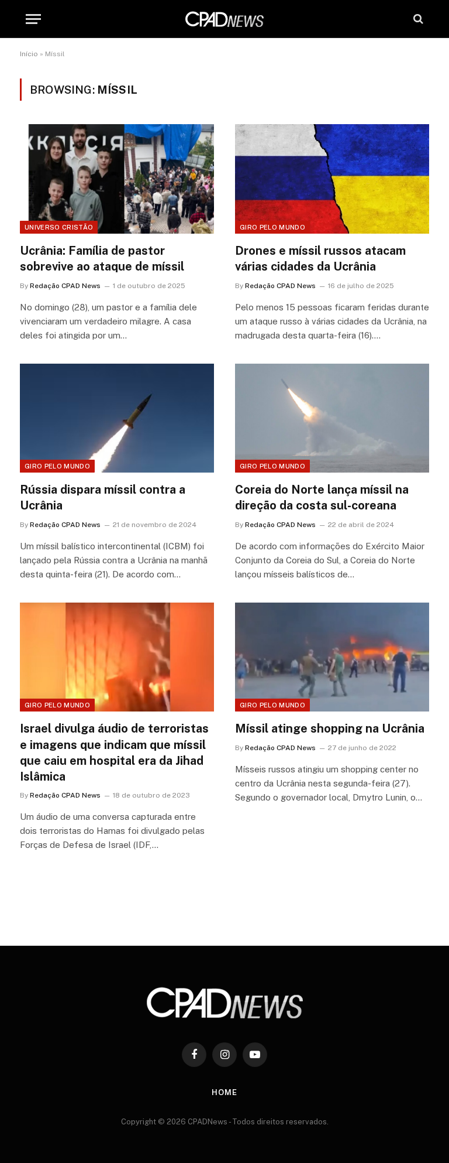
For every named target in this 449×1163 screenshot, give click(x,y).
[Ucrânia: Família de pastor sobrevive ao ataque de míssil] (117, 179)
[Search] (417, 19)
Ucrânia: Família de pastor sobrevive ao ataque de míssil (102, 258)
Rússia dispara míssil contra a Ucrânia (102, 497)
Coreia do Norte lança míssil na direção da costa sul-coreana (322, 497)
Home (224, 1092)
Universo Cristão (59, 227)
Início (29, 54)
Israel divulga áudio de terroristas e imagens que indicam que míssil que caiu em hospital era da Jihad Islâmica (114, 752)
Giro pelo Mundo (272, 227)
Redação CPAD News (65, 286)
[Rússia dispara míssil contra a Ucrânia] (117, 418)
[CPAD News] (224, 19)
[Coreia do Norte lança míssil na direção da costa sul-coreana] (332, 418)
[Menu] (33, 19)
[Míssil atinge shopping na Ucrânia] (332, 657)
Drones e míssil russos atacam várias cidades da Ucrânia (320, 258)
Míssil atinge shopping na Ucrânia (329, 728)
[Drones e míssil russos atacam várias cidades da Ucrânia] (332, 179)
